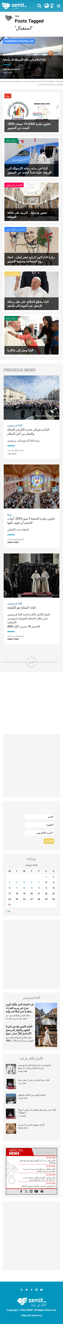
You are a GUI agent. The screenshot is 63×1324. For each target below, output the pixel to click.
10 (9, 888)
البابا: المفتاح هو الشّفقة (21, 607)
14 (39, 888)
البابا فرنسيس (12, 274)
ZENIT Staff (13, 542)
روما (8, 96)
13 (31, 888)
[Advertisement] (31, 703)
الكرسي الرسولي (14, 185)
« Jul (8, 911)
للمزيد (31, 662)
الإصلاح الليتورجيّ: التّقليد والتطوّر (32, 1095)
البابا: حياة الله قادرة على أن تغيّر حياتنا (34, 1080)
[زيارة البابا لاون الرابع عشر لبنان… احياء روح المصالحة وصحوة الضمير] (31, 246)
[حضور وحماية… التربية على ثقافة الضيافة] (31, 201)
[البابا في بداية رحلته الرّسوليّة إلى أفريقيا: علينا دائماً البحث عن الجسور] (31, 157)
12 (24, 888)
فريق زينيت (7, 72)
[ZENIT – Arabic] (17, 6)
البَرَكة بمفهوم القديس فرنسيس (31, 1125)
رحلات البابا (11, 140)
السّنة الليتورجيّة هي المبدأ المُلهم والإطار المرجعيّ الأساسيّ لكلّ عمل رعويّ (19, 1030)
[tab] (19, 1152)
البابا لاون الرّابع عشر (15, 229)
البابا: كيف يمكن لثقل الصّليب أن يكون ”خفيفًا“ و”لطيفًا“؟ (37, 1111)
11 (17, 888)
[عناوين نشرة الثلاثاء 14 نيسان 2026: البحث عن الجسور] (31, 112)
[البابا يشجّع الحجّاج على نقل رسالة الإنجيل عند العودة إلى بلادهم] (31, 290)
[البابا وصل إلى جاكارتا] (31, 334)
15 (46, 888)
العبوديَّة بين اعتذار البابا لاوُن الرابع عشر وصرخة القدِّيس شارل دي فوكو (34, 1066)
